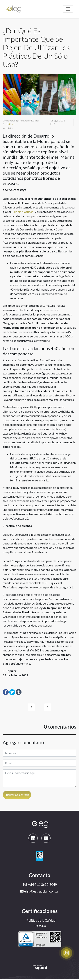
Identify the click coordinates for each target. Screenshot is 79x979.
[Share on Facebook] (6, 691)
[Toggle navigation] (68, 9)
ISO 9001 (41, 926)
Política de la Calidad (40, 920)
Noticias (10, 124)
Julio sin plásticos (22, 211)
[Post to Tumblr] (18, 691)
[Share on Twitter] (12, 691)
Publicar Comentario (17, 794)
